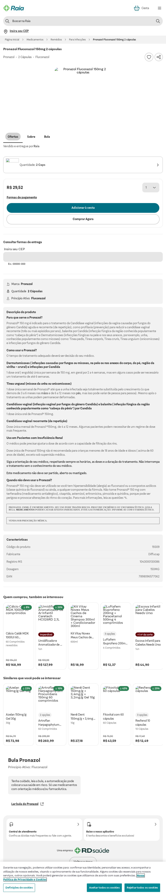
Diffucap (154, 554)
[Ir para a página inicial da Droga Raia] (13, 8)
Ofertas (13, 136)
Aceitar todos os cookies (104, 887)
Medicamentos (35, 39)
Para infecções (77, 39)
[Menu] (159, 8)
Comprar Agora (83, 219)
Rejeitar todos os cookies (142, 887)
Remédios (56, 39)
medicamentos (25, 509)
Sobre (31, 136)
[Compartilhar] (159, 57)
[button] (83, 96)
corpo (127, 363)
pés (78, 393)
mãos (44, 393)
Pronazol (27, 284)
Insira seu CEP (14, 249)
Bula (47, 136)
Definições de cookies (19, 887)
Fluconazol (38, 298)
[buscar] (158, 21)
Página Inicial (12, 39)
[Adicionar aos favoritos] (149, 57)
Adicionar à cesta (83, 207)
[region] (83, 879)
